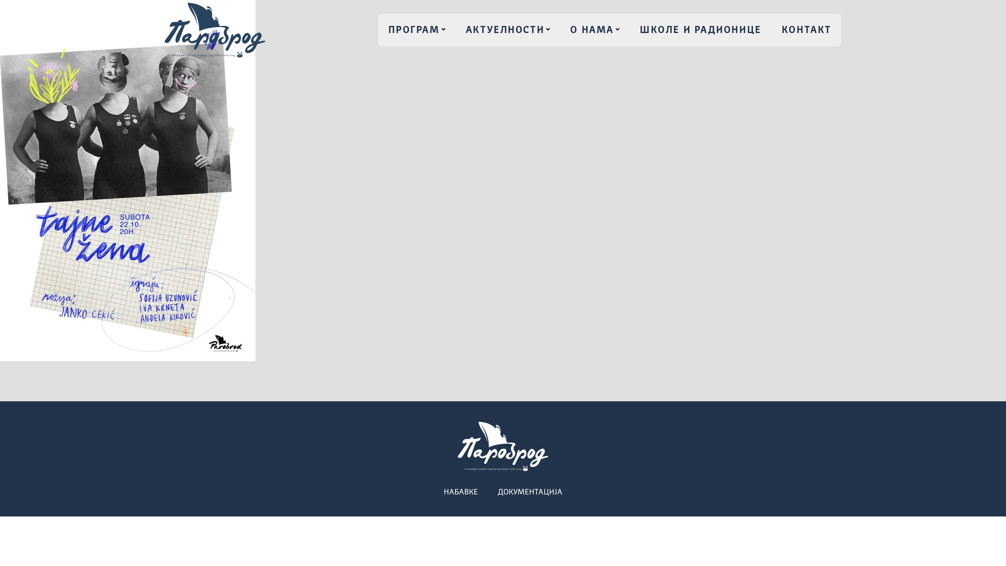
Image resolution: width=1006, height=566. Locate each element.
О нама (591, 30)
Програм (414, 30)
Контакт (807, 30)
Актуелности (505, 30)
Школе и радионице (701, 30)
